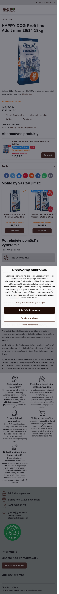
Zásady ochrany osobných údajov (29, 302)
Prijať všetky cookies (29, 310)
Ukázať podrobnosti (29, 324)
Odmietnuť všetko (29, 318)
